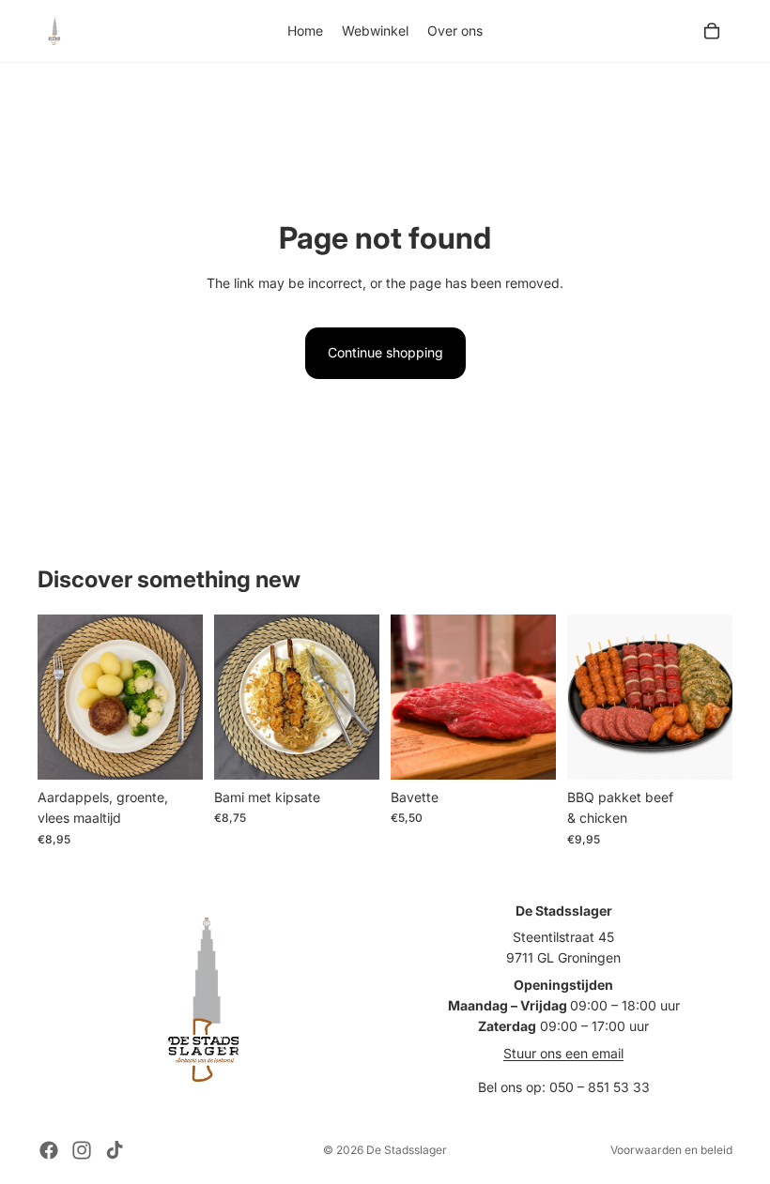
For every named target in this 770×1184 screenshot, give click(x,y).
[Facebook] (49, 1150)
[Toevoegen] (174, 750)
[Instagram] (81, 1150)
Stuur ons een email (563, 1053)
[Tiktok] (114, 1150)
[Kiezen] (527, 750)
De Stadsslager (406, 1150)
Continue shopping (385, 352)
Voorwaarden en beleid (671, 1150)
